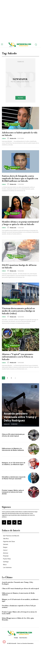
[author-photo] (8, 138)
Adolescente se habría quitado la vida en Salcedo (19, 133)
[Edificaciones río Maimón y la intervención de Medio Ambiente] (33, 449)
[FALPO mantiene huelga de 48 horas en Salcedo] (20, 250)
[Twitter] (14, 522)
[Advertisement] (20, 20)
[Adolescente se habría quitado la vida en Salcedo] (20, 118)
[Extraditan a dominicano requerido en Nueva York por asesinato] (33, 477)
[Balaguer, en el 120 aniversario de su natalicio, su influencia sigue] (33, 463)
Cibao (4, 138)
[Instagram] (9, 522)
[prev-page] (32, 386)
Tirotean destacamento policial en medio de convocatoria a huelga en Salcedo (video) (18, 311)
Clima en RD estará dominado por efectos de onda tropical (13, 435)
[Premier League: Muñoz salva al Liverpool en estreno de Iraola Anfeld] (33, 492)
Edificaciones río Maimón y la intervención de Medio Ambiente (13, 449)
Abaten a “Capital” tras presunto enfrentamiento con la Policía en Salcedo (17, 357)
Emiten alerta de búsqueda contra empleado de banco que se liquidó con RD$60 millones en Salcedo (20, 178)
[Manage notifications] (4, 641)
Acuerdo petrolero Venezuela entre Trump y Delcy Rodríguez (20, 417)
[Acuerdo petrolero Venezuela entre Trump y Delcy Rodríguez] (20, 405)
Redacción (13, 138)
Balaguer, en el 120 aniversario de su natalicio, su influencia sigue (13, 463)
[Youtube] (19, 522)
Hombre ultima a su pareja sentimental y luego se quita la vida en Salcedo (20, 223)
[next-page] (15, 377)
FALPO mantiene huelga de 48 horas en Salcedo (19, 266)
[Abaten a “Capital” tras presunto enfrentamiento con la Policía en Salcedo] (20, 339)
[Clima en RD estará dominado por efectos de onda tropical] (33, 435)
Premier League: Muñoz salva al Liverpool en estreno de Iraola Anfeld (13, 492)
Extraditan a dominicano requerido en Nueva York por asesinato (13, 478)
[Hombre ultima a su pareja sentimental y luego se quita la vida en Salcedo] (20, 207)
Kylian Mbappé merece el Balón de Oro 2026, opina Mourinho (18, 619)
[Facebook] (4, 522)
